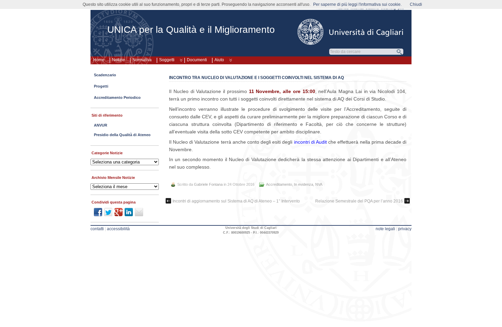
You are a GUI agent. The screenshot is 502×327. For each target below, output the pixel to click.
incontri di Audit (310, 142)
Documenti (197, 59)
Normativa (142, 59)
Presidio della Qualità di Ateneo (122, 135)
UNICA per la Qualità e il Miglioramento (191, 29)
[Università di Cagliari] (350, 31)
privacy (405, 228)
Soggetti (167, 59)
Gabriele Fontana (208, 184)
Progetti (101, 86)
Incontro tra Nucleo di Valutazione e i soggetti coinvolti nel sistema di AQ (256, 77)
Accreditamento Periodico (117, 97)
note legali (385, 228)
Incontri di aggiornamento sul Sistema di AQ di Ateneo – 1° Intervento (236, 201)
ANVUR (100, 125)
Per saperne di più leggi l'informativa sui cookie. (357, 4)
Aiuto (219, 59)
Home (98, 59)
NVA (318, 184)
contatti (97, 228)
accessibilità (118, 228)
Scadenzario (105, 75)
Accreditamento (279, 184)
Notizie (118, 59)
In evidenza (303, 184)
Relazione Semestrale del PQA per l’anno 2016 (359, 201)
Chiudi (416, 4)
